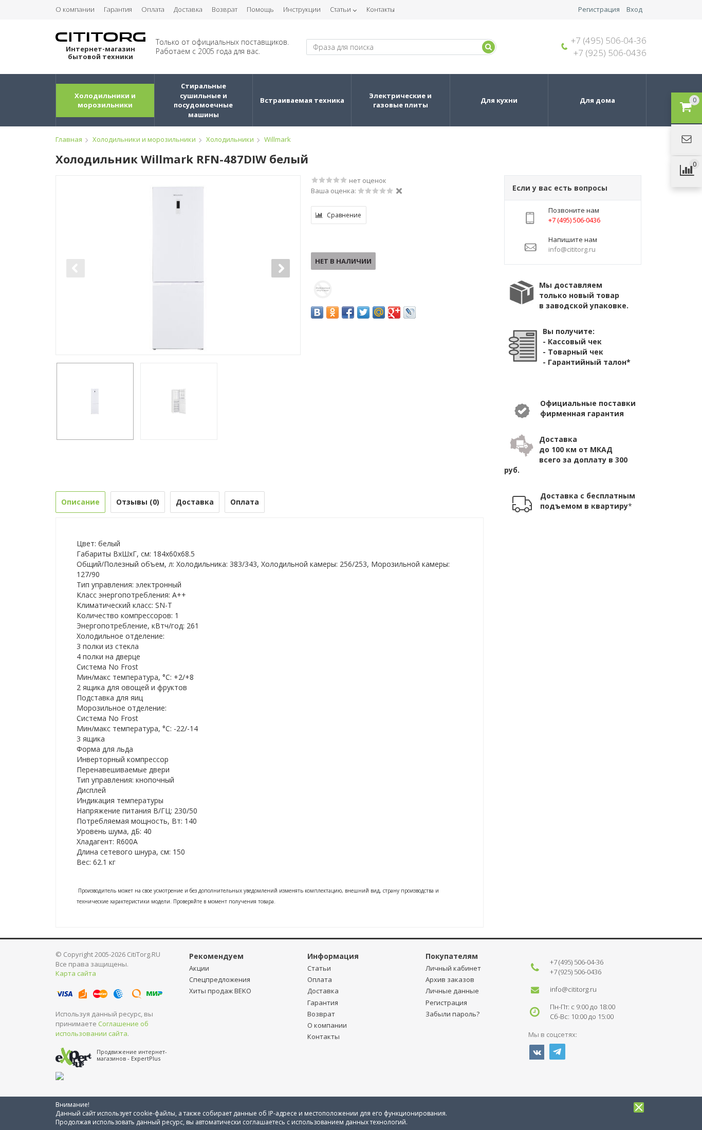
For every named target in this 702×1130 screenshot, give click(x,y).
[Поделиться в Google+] (394, 312)
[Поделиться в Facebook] (348, 312)
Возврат (224, 9)
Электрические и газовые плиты (401, 100)
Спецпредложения (219, 979)
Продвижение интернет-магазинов (132, 1055)
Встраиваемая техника (302, 100)
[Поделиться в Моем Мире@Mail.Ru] (379, 312)
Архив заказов (450, 979)
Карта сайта (76, 973)
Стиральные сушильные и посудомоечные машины (204, 100)
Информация (333, 956)
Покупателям (452, 956)
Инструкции (302, 9)
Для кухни (499, 100)
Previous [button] (75, 268)
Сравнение (344, 215)
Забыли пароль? (452, 1013)
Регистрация (599, 9)
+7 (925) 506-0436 (610, 53)
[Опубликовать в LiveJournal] (409, 312)
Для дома (597, 100)
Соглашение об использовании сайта (102, 1028)
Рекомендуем (216, 956)
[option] (178, 268)
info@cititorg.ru (573, 989)
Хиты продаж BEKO (220, 990)
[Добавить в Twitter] (363, 312)
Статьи (340, 9)
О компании (75, 9)
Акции (199, 968)
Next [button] (280, 268)
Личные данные (452, 990)
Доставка (188, 9)
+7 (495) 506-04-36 (608, 40)
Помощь (260, 9)
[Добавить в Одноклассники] (332, 312)
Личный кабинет (453, 968)
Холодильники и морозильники (106, 100)
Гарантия (118, 9)
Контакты (380, 9)
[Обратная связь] (686, 139)
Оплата (152, 9)
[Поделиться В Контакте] (317, 312)
